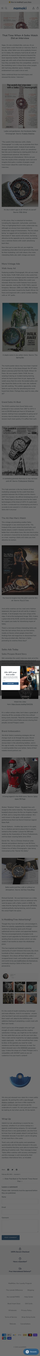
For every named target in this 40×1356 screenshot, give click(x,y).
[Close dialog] (38, 667)
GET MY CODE (10, 683)
